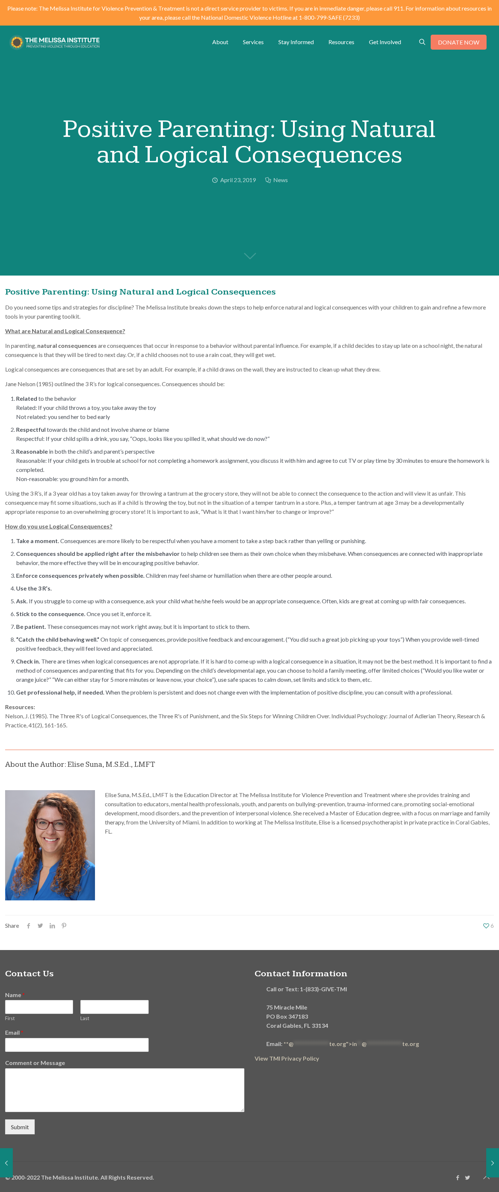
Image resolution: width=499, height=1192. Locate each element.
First (10, 1018)
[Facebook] (457, 1177)
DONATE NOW (458, 42)
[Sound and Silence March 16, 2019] (6, 1162)
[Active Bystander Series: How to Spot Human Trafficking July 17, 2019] (492, 1162)
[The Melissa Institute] (54, 42)
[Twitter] (467, 1177)
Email (14, 1032)
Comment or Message (35, 1062)
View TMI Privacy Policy (287, 1058)
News (280, 179)
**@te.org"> (351, 1043)
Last (84, 1018)
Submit (20, 1126)
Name (15, 994)
